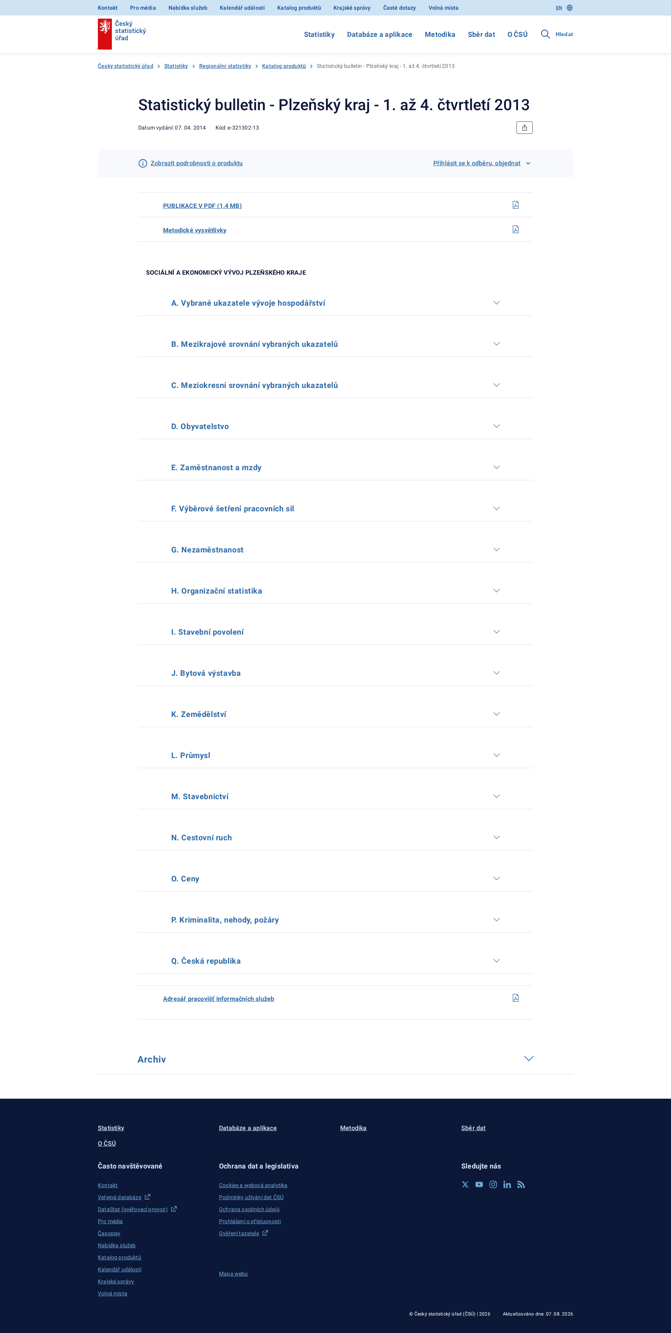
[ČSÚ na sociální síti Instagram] (493, 1184)
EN (559, 7)
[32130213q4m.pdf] (515, 229)
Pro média (143, 8)
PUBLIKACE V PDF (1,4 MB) (202, 205)
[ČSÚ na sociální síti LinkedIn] (507, 1184)
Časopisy (109, 1233)
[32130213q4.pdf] (515, 205)
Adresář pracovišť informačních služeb (218, 998)
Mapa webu (233, 1274)
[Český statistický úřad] (122, 34)
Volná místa (444, 8)
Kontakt (108, 8)
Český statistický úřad (125, 66)
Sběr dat (481, 34)
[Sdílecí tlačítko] (524, 127)
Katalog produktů (299, 8)
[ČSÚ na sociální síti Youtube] (479, 1184)
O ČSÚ (518, 34)
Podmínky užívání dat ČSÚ (251, 1197)
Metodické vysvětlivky (194, 230)
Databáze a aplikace (379, 34)
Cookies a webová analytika (253, 1185)
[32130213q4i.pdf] (515, 998)
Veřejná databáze (119, 1197)
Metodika (440, 34)
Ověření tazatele (239, 1233)
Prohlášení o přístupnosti (250, 1221)
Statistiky (319, 34)
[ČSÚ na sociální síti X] (465, 1184)
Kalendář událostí (242, 8)
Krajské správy (352, 8)
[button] (154, 1166)
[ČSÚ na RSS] (521, 1184)
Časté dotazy (399, 8)
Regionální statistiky (225, 66)
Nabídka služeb (188, 8)
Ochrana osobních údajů (249, 1209)
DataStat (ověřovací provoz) (133, 1209)
